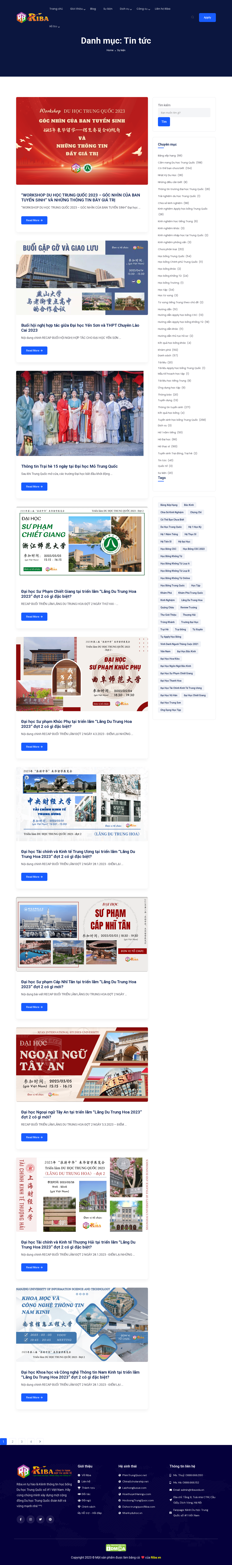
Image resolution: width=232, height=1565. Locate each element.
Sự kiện (107, 9)
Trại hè (164, 629)
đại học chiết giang (195, 695)
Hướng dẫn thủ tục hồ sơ (175, 336)
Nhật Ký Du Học (170, 175)
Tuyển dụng (168, 400)
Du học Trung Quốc (171, 527)
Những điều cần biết (173, 182)
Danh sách (168, 355)
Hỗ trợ (53, 26)
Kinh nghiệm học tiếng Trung (178, 221)
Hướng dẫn (168, 309)
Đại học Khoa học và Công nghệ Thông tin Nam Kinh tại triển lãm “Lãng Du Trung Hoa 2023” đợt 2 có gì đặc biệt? (80, 1375)
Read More (32, 220)
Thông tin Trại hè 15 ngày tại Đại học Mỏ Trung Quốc (69, 466)
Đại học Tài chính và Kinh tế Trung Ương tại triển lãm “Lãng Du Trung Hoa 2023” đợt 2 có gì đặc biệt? (78, 854)
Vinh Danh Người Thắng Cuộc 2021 (179, 644)
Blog (93, 9)
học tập (195, 585)
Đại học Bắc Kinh (186, 651)
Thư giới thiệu (168, 614)
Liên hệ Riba (162, 9)
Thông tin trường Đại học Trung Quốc (184, 189)
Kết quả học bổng (171, 413)
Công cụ (142, 9)
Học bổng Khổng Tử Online (175, 578)
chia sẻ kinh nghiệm (172, 512)
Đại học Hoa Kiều (170, 658)
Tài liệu (165, 362)
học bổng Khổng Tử (171, 556)
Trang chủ (56, 9)
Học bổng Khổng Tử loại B (175, 571)
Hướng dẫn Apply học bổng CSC (180, 315)
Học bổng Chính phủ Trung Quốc (180, 262)
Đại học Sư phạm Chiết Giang (176, 673)
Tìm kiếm (164, 105)
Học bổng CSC (168, 549)
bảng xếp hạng (168, 505)
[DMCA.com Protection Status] (116, 1547)
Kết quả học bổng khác (174, 343)
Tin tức (165, 460)
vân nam (165, 651)
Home (110, 50)
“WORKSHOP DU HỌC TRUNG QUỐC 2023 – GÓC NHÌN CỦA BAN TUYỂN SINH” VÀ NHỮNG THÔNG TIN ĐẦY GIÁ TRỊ (80, 197)
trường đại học (189, 622)
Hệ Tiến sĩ (166, 541)
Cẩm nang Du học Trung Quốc (180, 162)
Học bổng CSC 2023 (194, 549)
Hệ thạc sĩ (167, 446)
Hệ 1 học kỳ (194, 527)
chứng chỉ (196, 512)
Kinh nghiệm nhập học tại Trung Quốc (183, 235)
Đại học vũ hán (168, 695)
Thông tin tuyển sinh (174, 407)
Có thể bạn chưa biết (175, 168)
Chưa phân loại (171, 249)
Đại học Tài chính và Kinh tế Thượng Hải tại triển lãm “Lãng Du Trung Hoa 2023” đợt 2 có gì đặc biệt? (78, 1245)
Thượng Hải (189, 614)
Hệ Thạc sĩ (190, 534)
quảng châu (167, 607)
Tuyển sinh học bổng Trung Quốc (182, 420)
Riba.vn (156, 1557)
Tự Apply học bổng (170, 636)
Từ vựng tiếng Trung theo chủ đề (180, 302)
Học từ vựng (168, 295)
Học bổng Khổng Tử (173, 276)
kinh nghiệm (167, 600)
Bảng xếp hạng (170, 155)
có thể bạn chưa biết (172, 519)
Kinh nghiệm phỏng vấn (174, 242)
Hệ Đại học (167, 439)
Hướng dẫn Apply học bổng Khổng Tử (183, 322)
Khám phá (168, 350)
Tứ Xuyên (198, 629)
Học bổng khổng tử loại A (175, 563)
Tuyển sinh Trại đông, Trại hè (177, 453)
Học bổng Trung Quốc (174, 256)
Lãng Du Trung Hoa (191, 600)
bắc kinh (189, 505)
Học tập (166, 289)
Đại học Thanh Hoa (170, 680)
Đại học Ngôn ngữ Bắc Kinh (175, 666)
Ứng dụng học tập (171, 387)
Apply (207, 17)
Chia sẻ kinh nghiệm (173, 203)
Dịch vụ (124, 9)
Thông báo (168, 394)
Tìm (164, 121)
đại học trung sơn (170, 702)
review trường (189, 607)
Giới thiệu (76, 9)
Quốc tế (165, 466)
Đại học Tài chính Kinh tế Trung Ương (181, 688)
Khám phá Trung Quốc (190, 592)
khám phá (166, 592)
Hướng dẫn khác (170, 329)
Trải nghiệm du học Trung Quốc (179, 196)
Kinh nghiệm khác (171, 228)
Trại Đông (180, 629)
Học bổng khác (169, 269)
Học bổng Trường (171, 282)
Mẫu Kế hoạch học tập (173, 373)
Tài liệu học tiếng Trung (174, 380)
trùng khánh (167, 622)
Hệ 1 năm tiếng (170, 432)
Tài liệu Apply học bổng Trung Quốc (181, 368)
